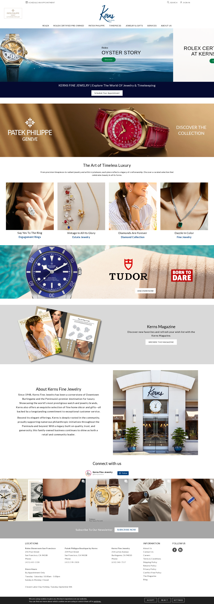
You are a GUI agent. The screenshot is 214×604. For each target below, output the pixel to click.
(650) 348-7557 (119, 562)
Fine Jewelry (184, 237)
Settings (178, 600)
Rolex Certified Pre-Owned (68, 25)
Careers (146, 555)
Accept (150, 600)
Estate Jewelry (81, 237)
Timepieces (115, 25)
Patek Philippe (97, 25)
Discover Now (145, 291)
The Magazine (149, 576)
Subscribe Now (126, 529)
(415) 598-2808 (72, 562)
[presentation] (4, 55)
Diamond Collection (132, 237)
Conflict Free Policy (152, 572)
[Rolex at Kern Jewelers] (210, 8)
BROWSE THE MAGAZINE (161, 342)
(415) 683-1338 (32, 562)
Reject (164, 600)
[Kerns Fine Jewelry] (107, 13)
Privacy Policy (149, 569)
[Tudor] (107, 271)
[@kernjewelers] (88, 473)
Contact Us (148, 552)
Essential (85, 304)
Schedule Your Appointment (107, 93)
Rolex (45, 25)
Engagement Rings (30, 236)
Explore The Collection (50, 61)
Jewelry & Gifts (134, 25)
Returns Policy (149, 565)
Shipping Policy (150, 562)
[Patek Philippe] (13, 13)
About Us (166, 25)
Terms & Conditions (152, 558)
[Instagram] (180, 550)
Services (152, 25)
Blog (145, 579)
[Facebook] (174, 550)
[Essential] (128, 304)
